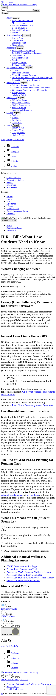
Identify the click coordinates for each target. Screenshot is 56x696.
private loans (33, 495)
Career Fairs (17, 122)
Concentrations (18, 55)
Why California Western (22, 20)
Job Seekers (12, 187)
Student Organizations (21, 105)
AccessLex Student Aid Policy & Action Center (30, 577)
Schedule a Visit (19, 43)
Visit (8, 646)
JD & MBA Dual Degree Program (26, 53)
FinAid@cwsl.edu (9, 609)
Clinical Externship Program (24, 75)
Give (22, 139)
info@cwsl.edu (21, 679)
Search (4, 10)
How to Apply (18, 38)
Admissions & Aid (14, 35)
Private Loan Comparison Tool (22, 569)
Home (9, 225)
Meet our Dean (13, 208)
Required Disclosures (21, 30)
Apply (4, 139)
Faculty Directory (19, 62)
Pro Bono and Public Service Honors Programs (32, 77)
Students (15, 115)
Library (10, 206)
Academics (11, 48)
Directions (11, 213)
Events (9, 201)
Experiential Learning (16, 67)
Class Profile (17, 40)
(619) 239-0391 (8, 679)
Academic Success (20, 58)
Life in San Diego (19, 100)
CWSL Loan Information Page (22, 566)
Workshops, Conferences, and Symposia (29, 90)
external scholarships (11, 495)
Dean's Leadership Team (22, 25)
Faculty (15, 33)
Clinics (15, 70)
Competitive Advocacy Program (26, 80)
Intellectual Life (13, 82)
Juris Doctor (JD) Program (23, 50)
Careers (10, 112)
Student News (18, 135)
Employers (16, 120)
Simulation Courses (20, 73)
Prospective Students (15, 180)
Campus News (18, 132)
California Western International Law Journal (31, 88)
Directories (11, 204)
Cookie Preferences (15, 689)
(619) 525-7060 (8, 616)
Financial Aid (18, 45)
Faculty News (18, 128)
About (9, 18)
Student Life (12, 97)
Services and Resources (22, 110)
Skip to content (7, 2)
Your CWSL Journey (21, 103)
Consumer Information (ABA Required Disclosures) (29, 684)
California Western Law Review (26, 85)
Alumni (15, 117)
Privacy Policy (13, 686)
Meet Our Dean (18, 23)
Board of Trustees (19, 28)
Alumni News (18, 130)
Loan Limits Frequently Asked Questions (32, 405)
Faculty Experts (18, 92)
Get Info (16, 139)
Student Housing (19, 107)
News (9, 125)
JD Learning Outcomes (22, 65)
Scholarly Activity (19, 95)
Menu (4, 7)
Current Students (14, 177)
